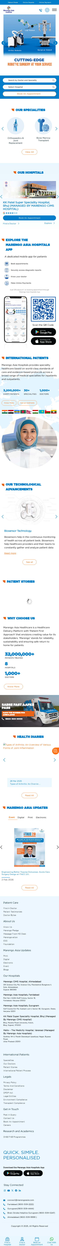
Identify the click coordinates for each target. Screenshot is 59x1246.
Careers (7, 1125)
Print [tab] (30, 817)
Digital (6, 959)
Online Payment (45, 2)
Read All (29, 795)
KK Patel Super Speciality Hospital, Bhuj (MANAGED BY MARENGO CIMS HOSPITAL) (28, 205)
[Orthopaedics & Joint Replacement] (15, 125)
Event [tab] (12, 817)
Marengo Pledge (11, 930)
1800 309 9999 (14, 718)
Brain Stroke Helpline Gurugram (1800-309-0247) (31, 1213)
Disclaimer (8, 1089)
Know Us (7, 927)
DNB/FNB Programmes (14, 1137)
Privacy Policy (9, 1082)
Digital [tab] (21, 817)
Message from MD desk (14, 934)
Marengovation (10, 937)
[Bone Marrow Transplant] (43, 125)
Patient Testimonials (12, 912)
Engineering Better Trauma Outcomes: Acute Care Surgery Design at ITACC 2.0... (26, 873)
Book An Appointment (28, 94)
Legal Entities (9, 1096)
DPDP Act (8, 1093)
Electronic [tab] (41, 817)
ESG (5, 941)
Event (6, 966)
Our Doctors (9, 1064)
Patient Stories (10, 1067)
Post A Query (9, 1115)
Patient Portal (13, 2)
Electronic (8, 963)
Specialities (8, 1060)
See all (29, 562)
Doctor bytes (9, 915)
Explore (48, 223)
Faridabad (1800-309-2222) (20, 1204)
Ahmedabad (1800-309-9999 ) (22, 1217)
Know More (9, 403)
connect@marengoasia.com (20, 1200)
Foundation (8, 944)
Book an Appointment (14, 1122)
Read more (10, 553)
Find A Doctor (10, 908)
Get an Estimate (27, 403)
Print (5, 956)
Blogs (6, 970)
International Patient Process (17, 1070)
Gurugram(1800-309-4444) (20, 1208)
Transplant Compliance (14, 1103)
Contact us (8, 1118)
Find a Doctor (10, 223)
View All (29, 152)
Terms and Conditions (13, 1086)
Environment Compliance (15, 1100)
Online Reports (28, 2)
